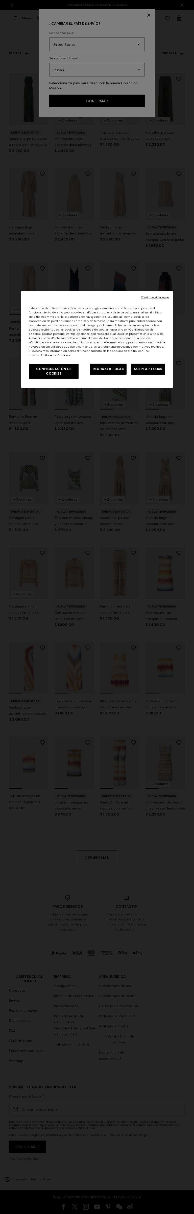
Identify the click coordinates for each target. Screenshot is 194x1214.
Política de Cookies (55, 355)
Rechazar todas (108, 369)
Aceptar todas (148, 369)
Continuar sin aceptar (155, 297)
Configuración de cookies (53, 371)
